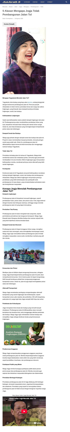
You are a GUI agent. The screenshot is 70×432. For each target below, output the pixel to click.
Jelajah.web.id (11, 2)
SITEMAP (49, 2)
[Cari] (66, 2)
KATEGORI (27, 2)
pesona (30, 102)
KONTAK (35, 2)
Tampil (11, 24)
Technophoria (9, 18)
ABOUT (42, 2)
